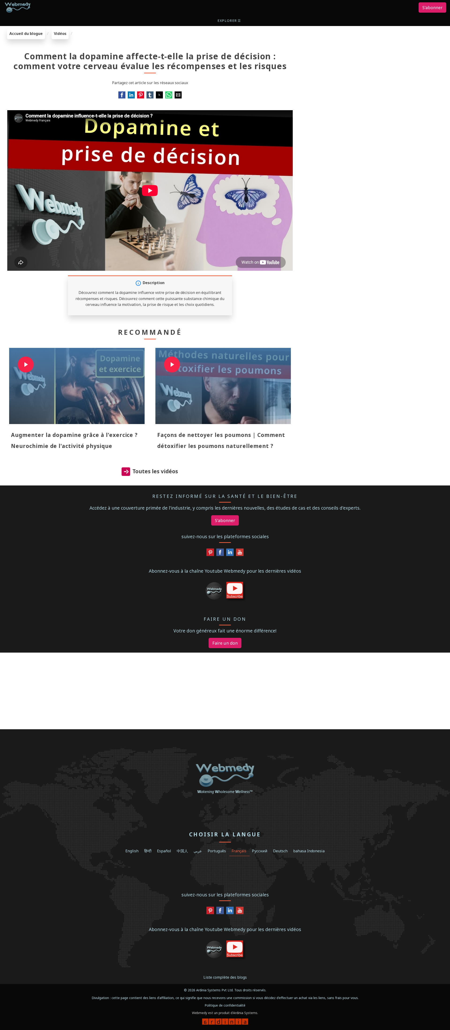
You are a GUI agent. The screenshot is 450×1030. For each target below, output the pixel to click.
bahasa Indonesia (309, 850)
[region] (375, 57)
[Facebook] (220, 553)
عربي (198, 850)
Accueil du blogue (26, 33)
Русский (259, 850)
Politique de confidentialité (225, 1005)
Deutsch (280, 850)
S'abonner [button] (432, 7)
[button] (229, 20)
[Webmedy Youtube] (240, 553)
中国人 (182, 850)
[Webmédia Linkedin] (230, 553)
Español (164, 850)
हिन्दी (147, 850)
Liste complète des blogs (225, 977)
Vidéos (60, 33)
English (132, 850)
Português (217, 850)
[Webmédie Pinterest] (210, 553)
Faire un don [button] (225, 643)
